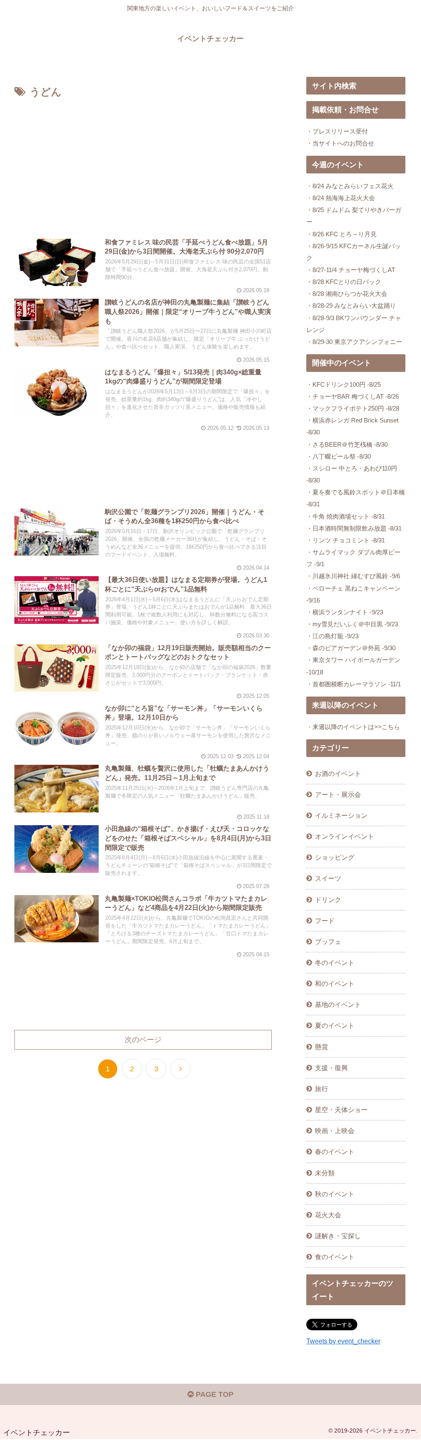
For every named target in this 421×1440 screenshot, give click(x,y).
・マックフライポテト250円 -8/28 (352, 408)
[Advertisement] (143, 162)
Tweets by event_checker (343, 1341)
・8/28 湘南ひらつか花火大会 (346, 293)
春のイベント (334, 1151)
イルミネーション (341, 815)
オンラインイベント (344, 836)
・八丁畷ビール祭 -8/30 (338, 456)
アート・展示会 (338, 794)
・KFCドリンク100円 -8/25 (343, 384)
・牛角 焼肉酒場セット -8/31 (345, 516)
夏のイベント (334, 1025)
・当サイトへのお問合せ (340, 143)
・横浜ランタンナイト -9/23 (344, 612)
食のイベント (334, 1256)
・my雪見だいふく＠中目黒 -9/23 (352, 624)
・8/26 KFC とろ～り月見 (341, 234)
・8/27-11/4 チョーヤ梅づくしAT (350, 269)
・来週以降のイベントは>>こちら (353, 726)
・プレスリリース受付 (337, 131)
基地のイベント (338, 1004)
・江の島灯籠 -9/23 (332, 635)
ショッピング (334, 857)
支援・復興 (331, 1067)
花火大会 (328, 1214)
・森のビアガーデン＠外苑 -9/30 (351, 647)
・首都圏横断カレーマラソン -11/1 (353, 684)
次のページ (143, 1040)
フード (325, 920)
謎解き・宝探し (338, 1235)
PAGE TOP (214, 1394)
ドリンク (328, 899)
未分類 (325, 1173)
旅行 (321, 1088)
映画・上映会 (334, 1130)
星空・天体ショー (341, 1109)
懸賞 (321, 1046)
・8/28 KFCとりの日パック (343, 281)
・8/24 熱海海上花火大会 (340, 197)
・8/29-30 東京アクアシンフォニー (354, 341)
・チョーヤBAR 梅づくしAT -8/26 (352, 396)
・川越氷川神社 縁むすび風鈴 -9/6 (353, 575)
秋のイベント (334, 1194)
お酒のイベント (338, 773)
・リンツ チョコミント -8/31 (345, 540)
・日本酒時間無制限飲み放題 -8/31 (354, 528)
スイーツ (328, 878)
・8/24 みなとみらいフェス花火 (349, 185)
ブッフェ (328, 941)
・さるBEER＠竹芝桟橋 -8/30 (347, 444)
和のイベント (334, 983)
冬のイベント (334, 962)
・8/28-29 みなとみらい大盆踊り (351, 305)
